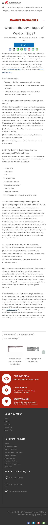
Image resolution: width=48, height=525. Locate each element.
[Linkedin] (33, 523)
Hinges (7, 443)
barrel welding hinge (11, 338)
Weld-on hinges (9, 334)
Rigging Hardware (10, 455)
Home (6, 418)
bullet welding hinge (26, 334)
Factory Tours (8, 430)
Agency (6, 421)
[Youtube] (38, 523)
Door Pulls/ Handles (11, 449)
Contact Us (8, 427)
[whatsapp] (43, 523)
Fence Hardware (10, 458)
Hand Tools (8, 467)
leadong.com (41, 515)
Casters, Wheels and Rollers (14, 452)
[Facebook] (28, 523)
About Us (7, 424)
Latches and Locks (11, 446)
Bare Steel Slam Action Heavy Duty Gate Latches (15, 361)
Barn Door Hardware (11, 461)
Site (24, 40)
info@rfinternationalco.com (18, 491)
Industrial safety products (13, 464)
